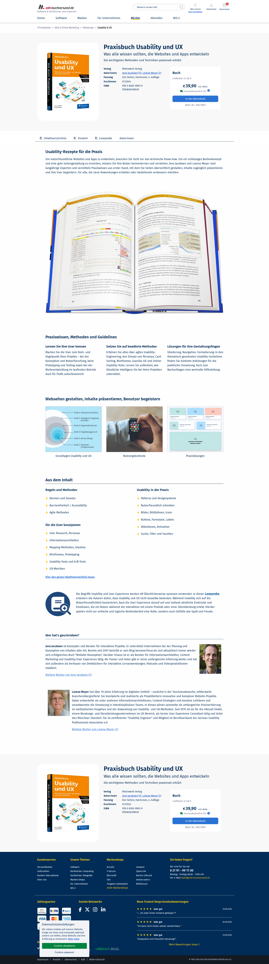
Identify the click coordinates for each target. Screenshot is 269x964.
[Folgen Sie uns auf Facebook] (81, 910)
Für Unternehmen (79, 884)
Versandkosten (44, 867)
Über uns (42, 879)
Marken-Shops (77, 879)
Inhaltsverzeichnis (55, 138)
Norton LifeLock (144, 875)
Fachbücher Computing (81, 871)
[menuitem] (46, 27)
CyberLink (141, 871)
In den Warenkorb (195, 98)
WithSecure (142, 884)
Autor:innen (127, 138)
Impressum (43, 959)
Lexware (140, 867)
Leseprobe (105, 138)
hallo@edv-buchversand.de (196, 877)
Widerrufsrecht (97, 959)
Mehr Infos (73, 939)
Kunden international (48, 875)
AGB (83, 959)
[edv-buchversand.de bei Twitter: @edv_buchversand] (87, 910)
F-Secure (111, 871)
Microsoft (111, 875)
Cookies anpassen (64, 952)
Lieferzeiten (43, 871)
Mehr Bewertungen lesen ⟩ (184, 944)
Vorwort (83, 138)
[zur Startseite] (56, 9)
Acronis (110, 867)
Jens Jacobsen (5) (131, 72)
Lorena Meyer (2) (151, 72)
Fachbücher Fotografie (81, 875)
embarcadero (143, 879)
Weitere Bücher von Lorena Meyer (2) (95, 729)
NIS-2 (73, 888)
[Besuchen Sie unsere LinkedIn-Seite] (103, 910)
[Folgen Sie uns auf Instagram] (96, 910)
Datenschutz (71, 959)
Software (74, 867)
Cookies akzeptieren (64, 945)
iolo (109, 879)
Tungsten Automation (117, 884)
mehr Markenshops (117, 887)
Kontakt (56, 959)
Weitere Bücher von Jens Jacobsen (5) (68, 675)
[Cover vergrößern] (68, 82)
